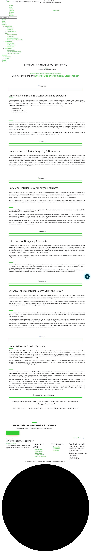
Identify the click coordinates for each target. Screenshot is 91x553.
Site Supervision (11, 45)
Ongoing (7, 58)
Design (6, 33)
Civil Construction (11, 31)
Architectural (10, 36)
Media (11, 14)
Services (11, 10)
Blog (10, 7)
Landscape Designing (12, 38)
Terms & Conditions (40, 456)
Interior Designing (12, 34)
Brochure (56, 10)
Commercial (10, 28)
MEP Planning (10, 43)
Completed (7, 57)
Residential (10, 29)
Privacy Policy (38, 453)
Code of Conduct (39, 454)
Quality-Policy (38, 451)
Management (8, 41)
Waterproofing (11, 50)
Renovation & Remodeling (14, 51)
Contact (11, 15)
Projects (11, 12)
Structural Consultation (13, 53)
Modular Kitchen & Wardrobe (15, 40)
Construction (8, 26)
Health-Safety (38, 449)
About (11, 9)
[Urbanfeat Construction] (7, 1)
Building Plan (10, 46)
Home (11, 5)
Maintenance (8, 48)
